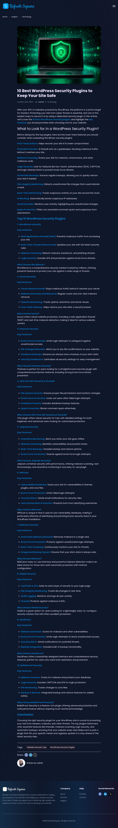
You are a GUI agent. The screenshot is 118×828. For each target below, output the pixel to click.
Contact (82, 797)
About (62, 794)
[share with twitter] (35, 755)
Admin (41, 102)
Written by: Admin (35, 763)
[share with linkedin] (30, 755)
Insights (15, 17)
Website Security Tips (36, 747)
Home (5, 17)
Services (63, 797)
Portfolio (82, 794)
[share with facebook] (26, 755)
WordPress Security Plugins (62, 747)
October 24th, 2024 (25, 102)
